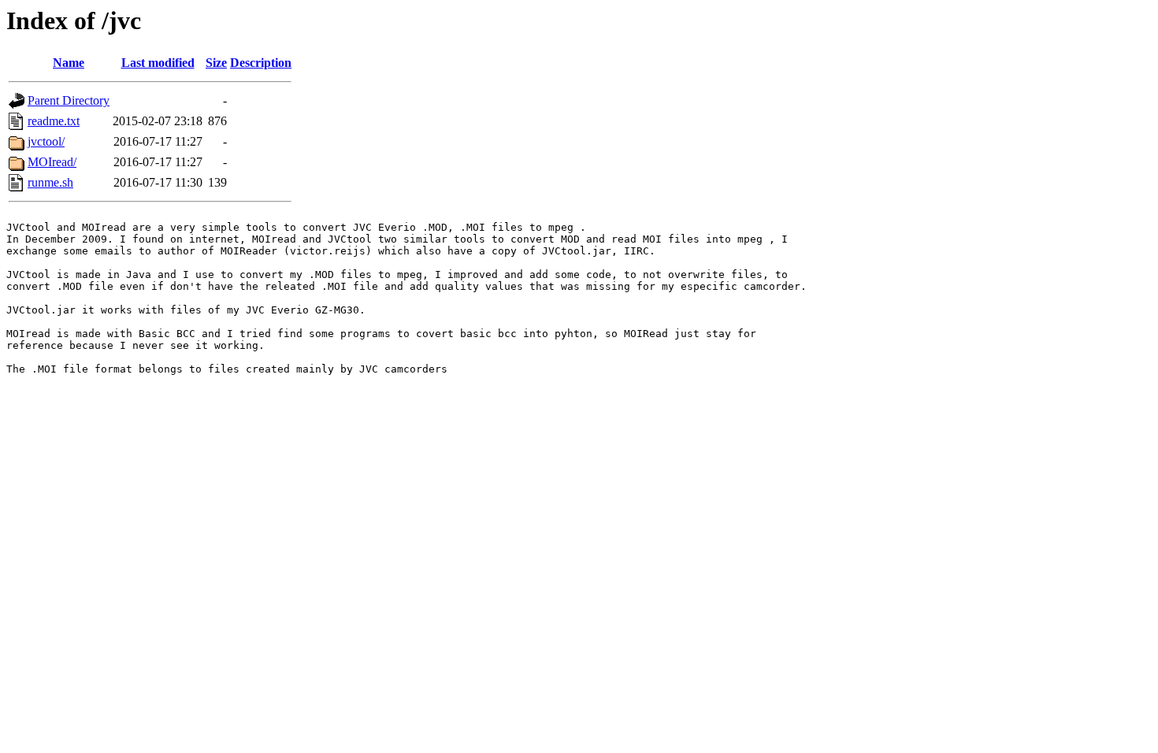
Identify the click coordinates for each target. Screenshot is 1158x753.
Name (68, 62)
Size (216, 62)
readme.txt (54, 121)
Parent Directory (68, 100)
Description (260, 62)
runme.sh (50, 182)
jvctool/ (46, 141)
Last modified (158, 62)
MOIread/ (52, 162)
